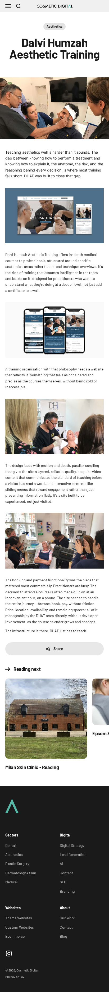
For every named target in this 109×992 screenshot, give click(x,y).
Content (66, 873)
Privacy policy (14, 976)
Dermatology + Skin (20, 873)
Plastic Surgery (17, 863)
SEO (63, 882)
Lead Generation (73, 854)
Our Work (67, 918)
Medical (11, 882)
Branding (67, 891)
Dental (10, 845)
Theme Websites (18, 918)
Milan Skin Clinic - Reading (32, 767)
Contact (66, 927)
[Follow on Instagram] (8, 953)
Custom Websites (19, 927)
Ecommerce (15, 936)
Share (58, 648)
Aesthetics (54, 26)
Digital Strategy (72, 845)
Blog (63, 936)
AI (61, 863)
